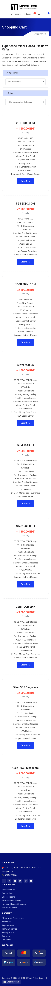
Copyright (6, 936)
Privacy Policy (8, 932)
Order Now (25, 181)
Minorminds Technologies (13, 918)
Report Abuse (8, 925)
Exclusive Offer (8, 890)
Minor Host (6, 922)
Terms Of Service (9, 929)
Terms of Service (9, 908)
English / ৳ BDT (12, 982)
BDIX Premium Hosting (11, 900)
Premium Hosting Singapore (14, 904)
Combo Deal (7, 893)
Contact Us (6, 940)
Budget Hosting (8, 897)
